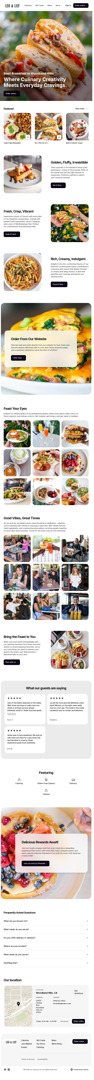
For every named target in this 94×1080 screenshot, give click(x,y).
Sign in (68, 5)
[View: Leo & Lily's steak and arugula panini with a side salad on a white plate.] (17, 491)
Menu (49, 5)
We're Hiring (57, 1044)
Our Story (40, 1044)
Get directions (78, 992)
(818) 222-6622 (59, 1001)
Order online (78, 1021)
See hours (64, 1021)
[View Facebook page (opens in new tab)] (5, 1069)
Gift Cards (39, 5)
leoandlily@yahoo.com (62, 1003)
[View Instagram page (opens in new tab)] (8, 1069)
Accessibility (42, 1059)
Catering (28, 5)
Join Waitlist (26, 1044)
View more (11, 714)
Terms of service (28, 1059)
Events (24, 1047)
